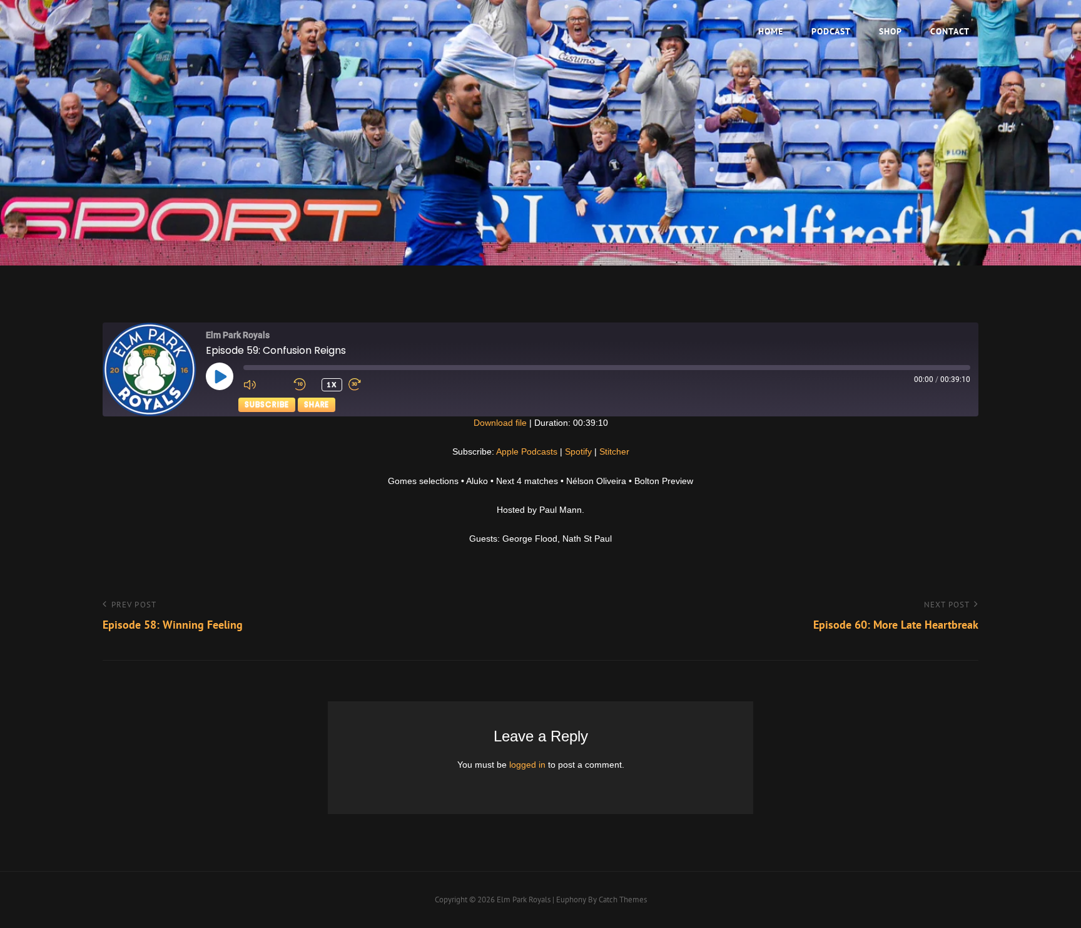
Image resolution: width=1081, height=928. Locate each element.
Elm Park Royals (524, 899)
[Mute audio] (265, 384)
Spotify (578, 451)
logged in (527, 765)
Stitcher (614, 451)
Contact (950, 31)
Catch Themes (623, 899)
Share (316, 404)
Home (770, 31)
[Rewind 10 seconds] (304, 384)
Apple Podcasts (526, 451)
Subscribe (267, 404)
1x (332, 384)
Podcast (831, 31)
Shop (890, 31)
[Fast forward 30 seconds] (370, 384)
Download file (500, 423)
